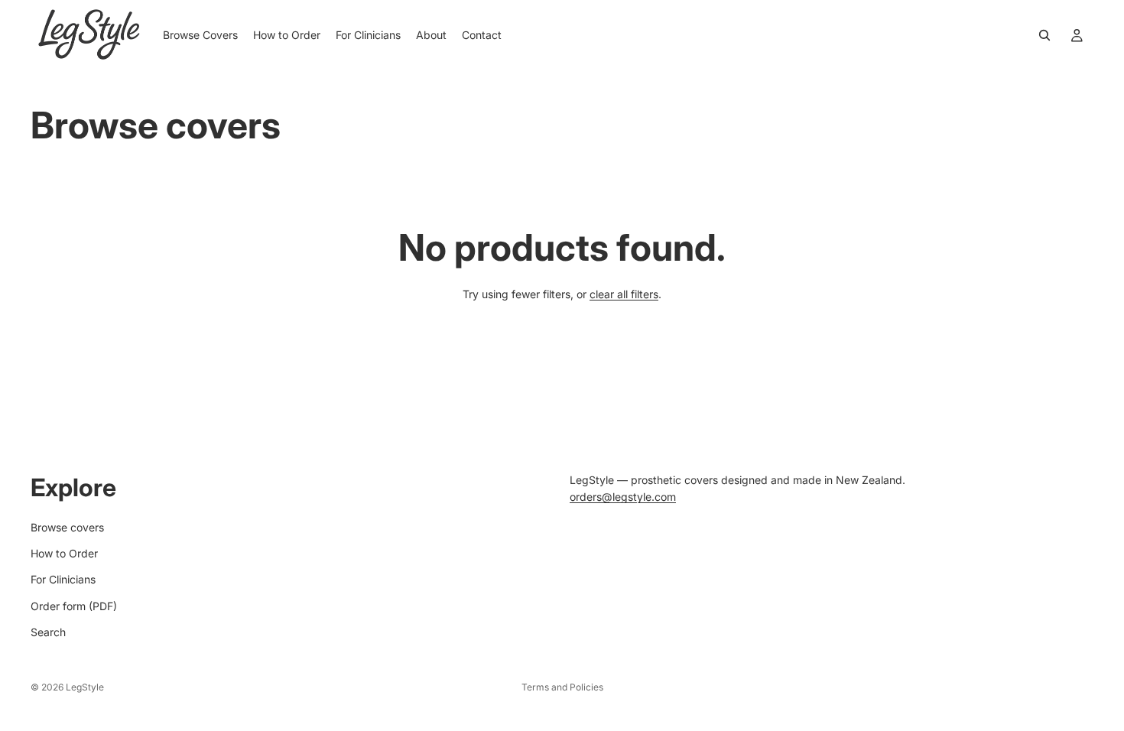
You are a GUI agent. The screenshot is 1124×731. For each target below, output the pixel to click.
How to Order (64, 553)
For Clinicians (63, 579)
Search (48, 631)
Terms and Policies (562, 687)
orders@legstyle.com (623, 497)
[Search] (1044, 35)
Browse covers (67, 527)
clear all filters (624, 294)
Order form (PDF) (74, 605)
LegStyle (85, 687)
